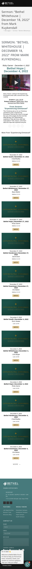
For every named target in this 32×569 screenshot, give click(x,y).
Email (5, 530)
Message (6, 537)
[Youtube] (7, 502)
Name (5, 524)
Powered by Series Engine (16, 469)
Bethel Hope (20, 101)
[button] (24, 3)
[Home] (2, 31)
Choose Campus (8, 547)
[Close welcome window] (23, 550)
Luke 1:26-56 (19, 99)
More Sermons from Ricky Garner (18, 102)
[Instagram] (4, 502)
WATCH (16, 164)
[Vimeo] (11, 502)
